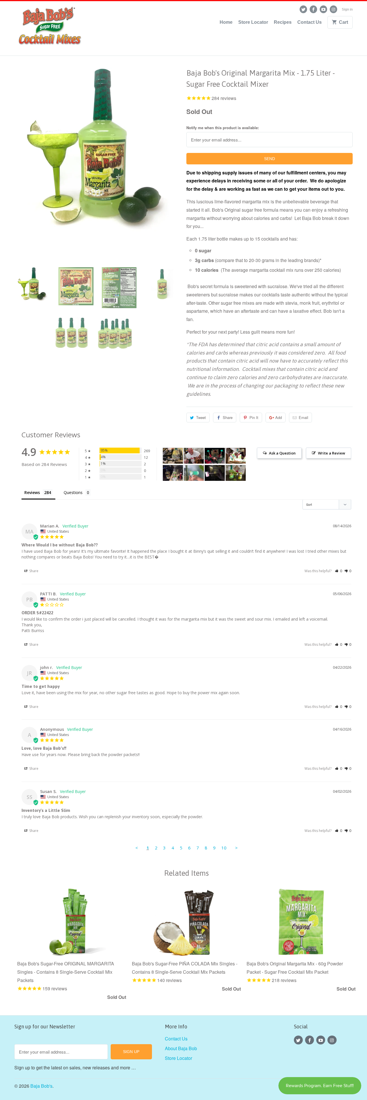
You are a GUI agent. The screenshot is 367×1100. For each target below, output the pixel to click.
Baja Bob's (41, 1086)
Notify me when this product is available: (222, 127)
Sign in (347, 9)
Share (228, 417)
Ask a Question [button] (282, 453)
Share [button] (33, 570)
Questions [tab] (73, 492)
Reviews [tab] (32, 492)
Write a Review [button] (331, 453)
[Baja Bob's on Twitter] (303, 9)
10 (224, 848)
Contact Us (309, 22)
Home (226, 22)
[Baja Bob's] (48, 28)
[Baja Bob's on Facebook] (313, 9)
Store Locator (253, 22)
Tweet (201, 417)
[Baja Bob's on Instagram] (333, 9)
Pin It (253, 417)
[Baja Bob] (173, 456)
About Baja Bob (181, 1048)
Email (303, 417)
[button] (338, 570)
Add (278, 417)
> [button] (236, 848)
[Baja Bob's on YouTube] (323, 9)
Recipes (283, 22)
